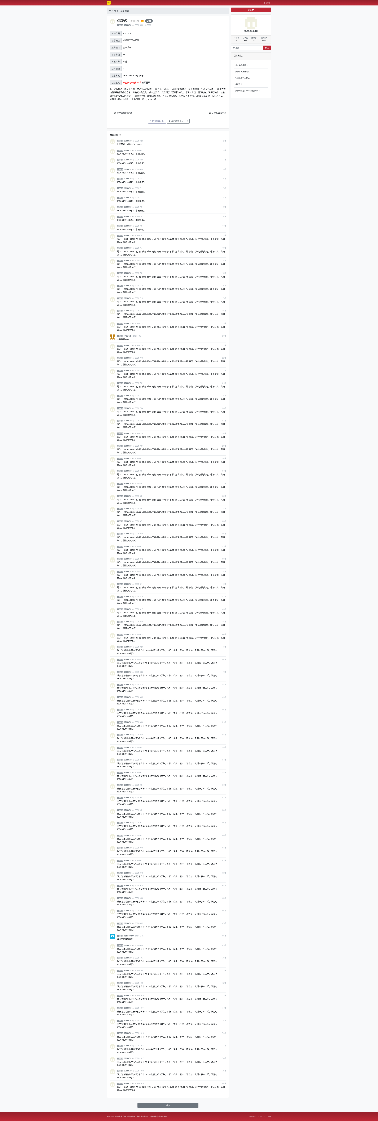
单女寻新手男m (241, 65)
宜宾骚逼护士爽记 (242, 78)
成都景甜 (124, 10)
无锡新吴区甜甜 (219, 112)
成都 (149, 20)
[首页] (110, 10)
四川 (116, 10)
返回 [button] (168, 1105)
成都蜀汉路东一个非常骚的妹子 (247, 90)
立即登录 (146, 82)
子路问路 (127, 336)
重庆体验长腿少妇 (125, 112)
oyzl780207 (129, 936)
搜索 (267, 47)
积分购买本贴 (157, 121)
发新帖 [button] (251, 9)
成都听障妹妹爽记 (242, 71)
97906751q (128, 25)
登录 (267, 2)
